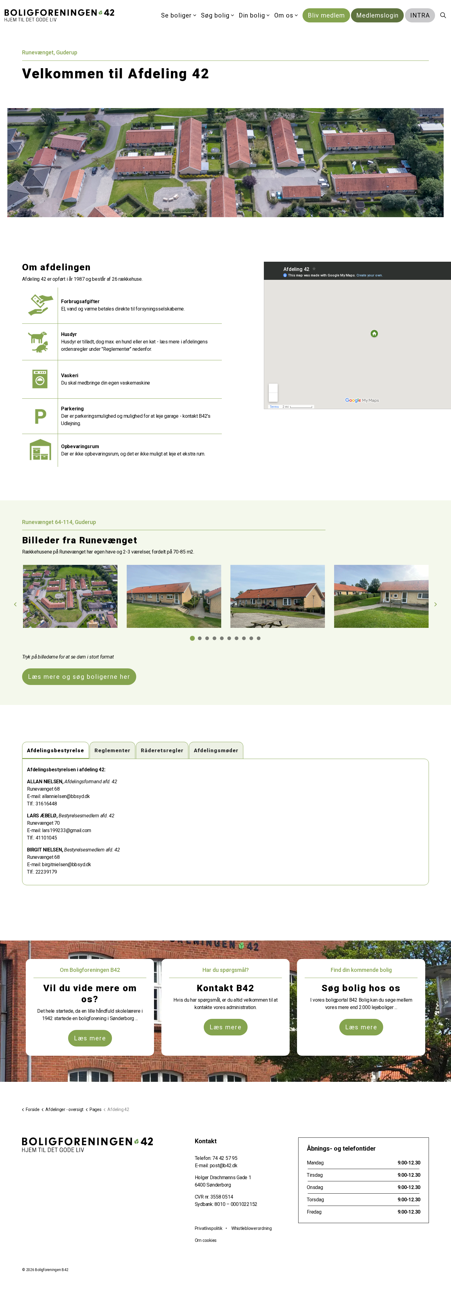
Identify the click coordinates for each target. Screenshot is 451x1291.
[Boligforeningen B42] (59, 15)
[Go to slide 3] (207, 638)
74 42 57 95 (224, 1158)
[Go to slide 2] (200, 638)
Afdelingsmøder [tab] (216, 750)
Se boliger (176, 15)
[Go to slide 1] (192, 638)
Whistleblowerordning (251, 1228)
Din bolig (252, 15)
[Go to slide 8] (244, 638)
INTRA (420, 15)
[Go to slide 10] (258, 638)
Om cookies (206, 1240)
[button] (70, 596)
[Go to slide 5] (222, 638)
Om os (283, 15)
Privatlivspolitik (208, 1228)
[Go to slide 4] (214, 638)
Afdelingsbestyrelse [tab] (55, 750)
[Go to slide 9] (251, 638)
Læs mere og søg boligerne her (79, 676)
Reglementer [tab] (112, 750)
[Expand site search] (443, 15)
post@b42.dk (223, 1165)
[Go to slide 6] (229, 638)
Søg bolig (215, 15)
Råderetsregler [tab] (162, 750)
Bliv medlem (326, 15)
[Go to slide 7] (236, 638)
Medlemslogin (377, 15)
